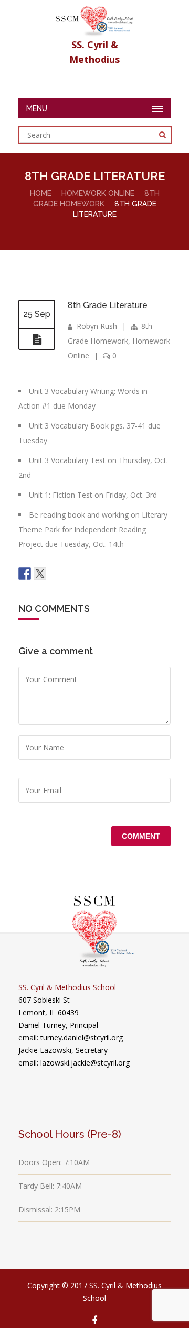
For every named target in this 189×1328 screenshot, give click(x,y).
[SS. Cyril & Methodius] (94, 18)
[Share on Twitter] (40, 573)
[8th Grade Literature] (36, 339)
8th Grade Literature (108, 305)
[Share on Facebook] (24, 573)
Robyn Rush (97, 326)
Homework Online (97, 193)
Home (40, 193)
